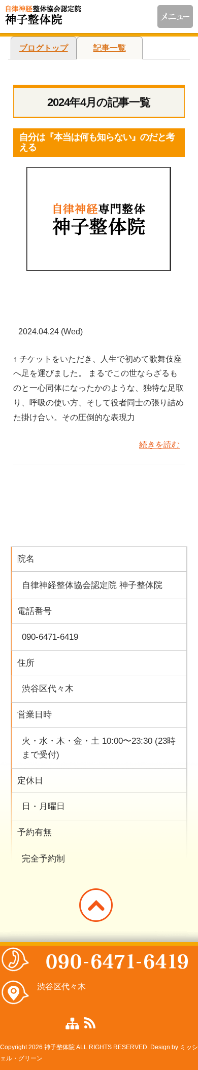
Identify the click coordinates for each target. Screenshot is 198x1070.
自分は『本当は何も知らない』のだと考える (97, 142)
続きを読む (159, 444)
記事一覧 (109, 48)
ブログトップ (43, 48)
